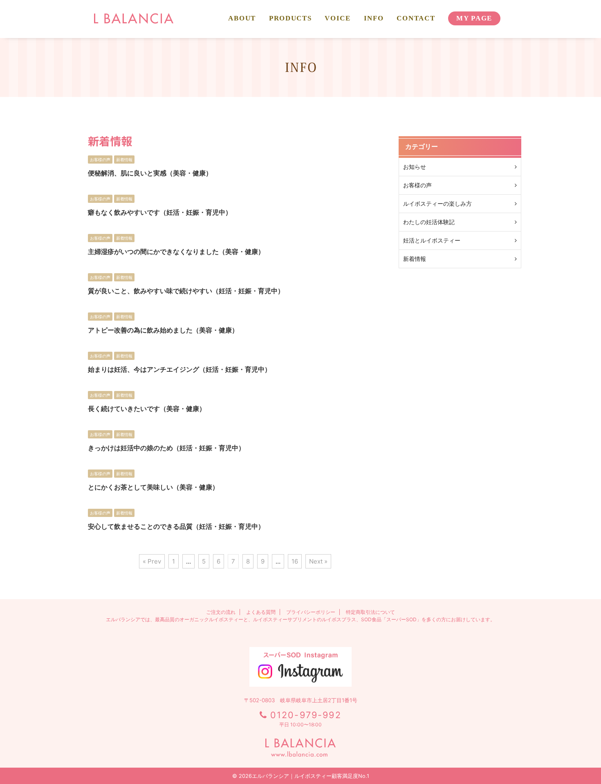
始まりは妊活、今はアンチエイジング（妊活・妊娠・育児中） (179, 369)
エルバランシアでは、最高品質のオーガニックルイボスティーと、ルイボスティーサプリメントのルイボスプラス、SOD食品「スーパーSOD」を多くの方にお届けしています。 (300, 619)
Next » (318, 561)
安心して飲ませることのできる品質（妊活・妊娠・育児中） (176, 526)
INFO (374, 18)
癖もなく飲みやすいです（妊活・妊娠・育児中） (160, 212)
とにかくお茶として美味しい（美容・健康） (153, 487)
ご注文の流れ (220, 612)
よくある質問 (261, 612)
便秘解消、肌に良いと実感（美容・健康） (150, 173)
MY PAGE (474, 18)
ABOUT (242, 18)
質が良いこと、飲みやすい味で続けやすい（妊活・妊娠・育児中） (186, 291)
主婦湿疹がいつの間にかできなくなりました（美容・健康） (176, 251)
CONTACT (416, 18)
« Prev (152, 561)
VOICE (337, 18)
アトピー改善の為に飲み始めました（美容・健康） (163, 330)
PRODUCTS (290, 18)
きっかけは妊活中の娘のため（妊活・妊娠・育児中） (166, 448)
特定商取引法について (370, 612)
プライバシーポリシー (310, 612)
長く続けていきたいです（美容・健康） (147, 408)
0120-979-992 (305, 715)
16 (295, 561)
